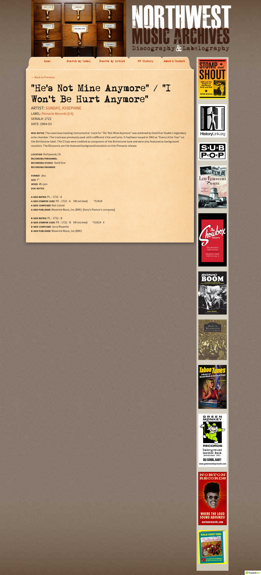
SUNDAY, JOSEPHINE (63, 108)
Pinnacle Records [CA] (57, 113)
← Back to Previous (43, 77)
